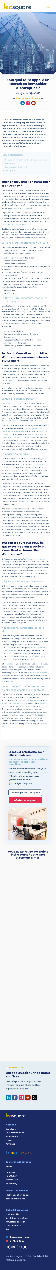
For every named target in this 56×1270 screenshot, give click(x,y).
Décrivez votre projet (25, 800)
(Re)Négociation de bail (17, 1195)
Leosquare (26, 208)
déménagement (37, 647)
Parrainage (11, 1144)
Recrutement (12, 1136)
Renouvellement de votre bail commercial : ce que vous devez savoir (27, 1027)
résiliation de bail (19, 703)
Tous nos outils (13, 1225)
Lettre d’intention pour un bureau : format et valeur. (23, 965)
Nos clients (11, 1129)
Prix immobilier (13, 1214)
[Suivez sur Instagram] (28, 103)
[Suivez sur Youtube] (33, 103)
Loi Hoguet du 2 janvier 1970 (14, 224)
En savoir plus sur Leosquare (25, 792)
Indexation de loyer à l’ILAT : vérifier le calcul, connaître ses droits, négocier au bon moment (27, 900)
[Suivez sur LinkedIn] (22, 103)
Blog (8, 1229)
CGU (28, 1256)
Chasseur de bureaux (11, 403)
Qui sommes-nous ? (16, 1132)
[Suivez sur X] (34, 1097)
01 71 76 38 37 (17, 1240)
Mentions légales (15, 1256)
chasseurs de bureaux (37, 672)
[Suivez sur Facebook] (15, 1097)
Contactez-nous (19, 1237)
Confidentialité (40, 1256)
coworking (21, 431)
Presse (9, 1140)
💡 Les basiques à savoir (28, 98)
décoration (24, 653)
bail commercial (31, 428)
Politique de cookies (16, 1260)
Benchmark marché (15, 1198)
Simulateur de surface (17, 1218)
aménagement (9, 650)
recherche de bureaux (30, 700)
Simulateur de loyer (15, 1221)
